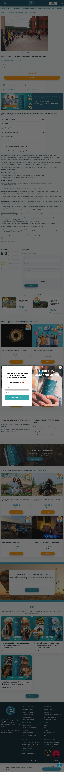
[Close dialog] (60, 367)
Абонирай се (16, 397)
